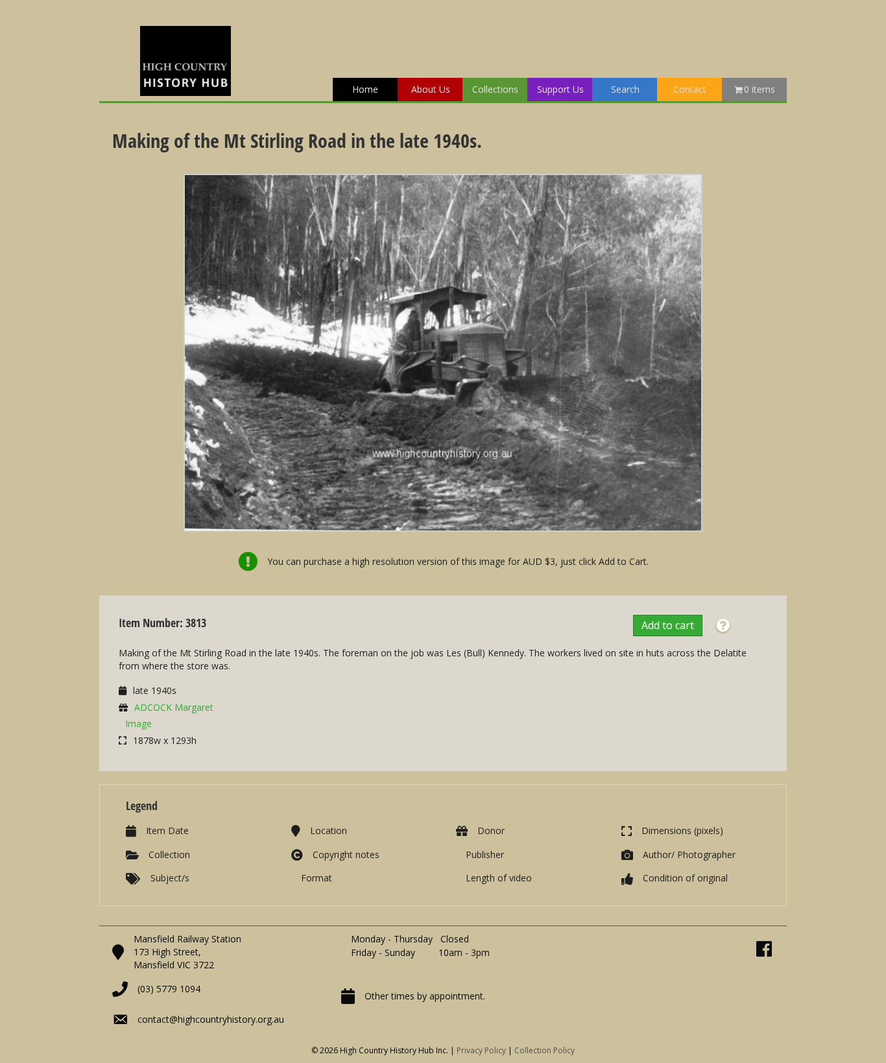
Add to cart (667, 625)
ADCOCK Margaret (173, 707)
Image (138, 723)
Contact (689, 89)
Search (625, 89)
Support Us (560, 89)
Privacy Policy (481, 1050)
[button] (722, 626)
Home (365, 89)
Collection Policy (544, 1050)
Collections (495, 89)
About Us (430, 89)
